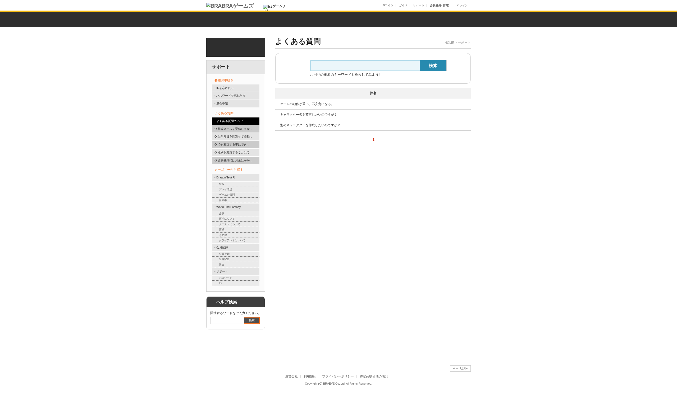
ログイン (462, 5)
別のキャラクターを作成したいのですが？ (310, 125)
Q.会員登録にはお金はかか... (233, 160)
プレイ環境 (225, 189)
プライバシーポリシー (338, 376)
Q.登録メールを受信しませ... (233, 128)
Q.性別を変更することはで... (233, 152)
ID (220, 283)
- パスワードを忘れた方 (229, 95)
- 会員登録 (221, 247)
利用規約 (310, 376)
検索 (252, 320)
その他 (223, 235)
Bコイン (388, 5)
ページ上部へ (461, 368)
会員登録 (224, 253)
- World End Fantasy (227, 207)
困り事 (223, 200)
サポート (418, 5)
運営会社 (291, 376)
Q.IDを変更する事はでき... (231, 144)
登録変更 (224, 259)
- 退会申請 (221, 103)
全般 (221, 183)
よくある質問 (224, 113)
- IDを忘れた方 (224, 87)
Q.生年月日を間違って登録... (233, 136)
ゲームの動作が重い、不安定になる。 (307, 104)
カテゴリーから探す (228, 170)
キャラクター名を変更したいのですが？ (308, 114)
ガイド (403, 5)
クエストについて (229, 224)
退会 (221, 264)
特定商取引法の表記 (374, 376)
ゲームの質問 (227, 194)
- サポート (221, 271)
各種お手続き (224, 80)
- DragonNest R (224, 177)
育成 (221, 229)
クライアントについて (232, 240)
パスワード (225, 277)
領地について (227, 218)
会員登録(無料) (439, 5)
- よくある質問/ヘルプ (228, 120)
